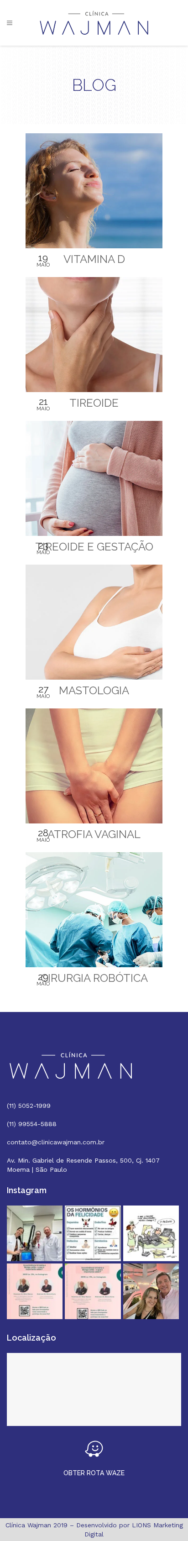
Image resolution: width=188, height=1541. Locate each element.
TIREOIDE (94, 402)
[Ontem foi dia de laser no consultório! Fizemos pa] (35, 1233)
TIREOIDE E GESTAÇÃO (94, 546)
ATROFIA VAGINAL (94, 834)
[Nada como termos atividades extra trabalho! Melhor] (151, 1291)
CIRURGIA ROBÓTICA (94, 978)
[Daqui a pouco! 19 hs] (35, 1291)
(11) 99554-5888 (32, 1123)
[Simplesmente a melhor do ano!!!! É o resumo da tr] (151, 1233)
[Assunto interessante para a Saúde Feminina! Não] (92, 1291)
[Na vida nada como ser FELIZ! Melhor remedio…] (92, 1233)
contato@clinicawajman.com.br (55, 1142)
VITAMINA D (94, 259)
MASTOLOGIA (94, 690)
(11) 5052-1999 (29, 1105)
